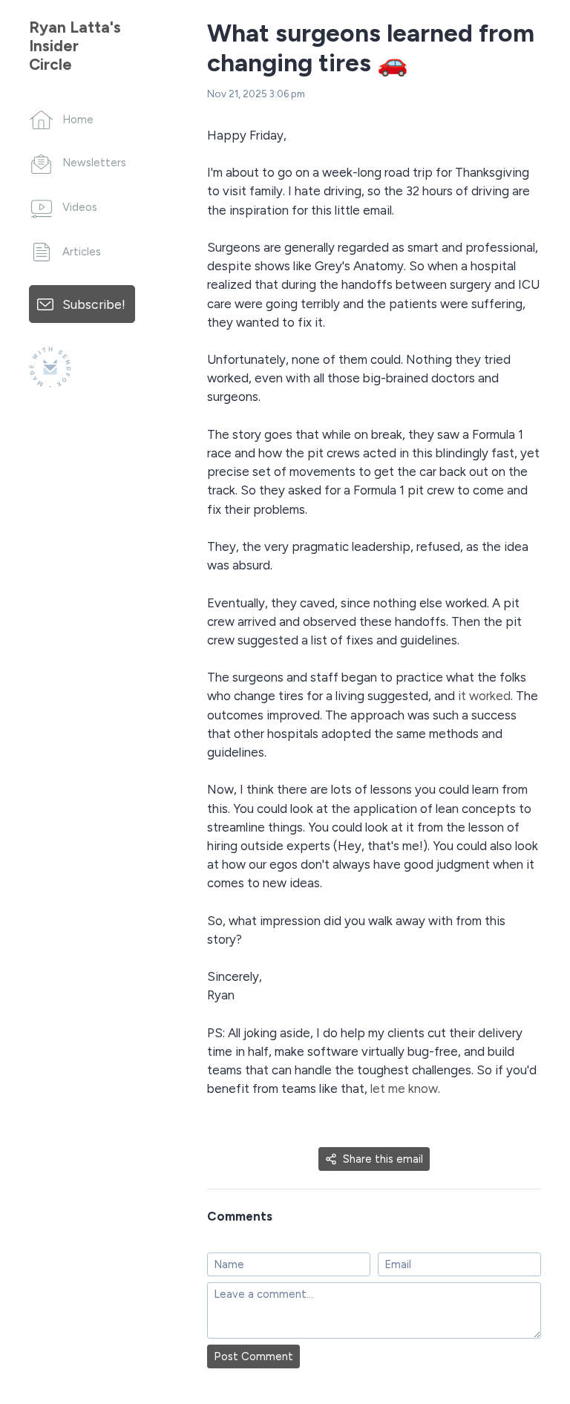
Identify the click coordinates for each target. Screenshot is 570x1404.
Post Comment (253, 1356)
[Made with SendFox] (50, 367)
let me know (404, 1088)
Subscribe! (93, 304)
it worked (484, 695)
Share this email (383, 1159)
